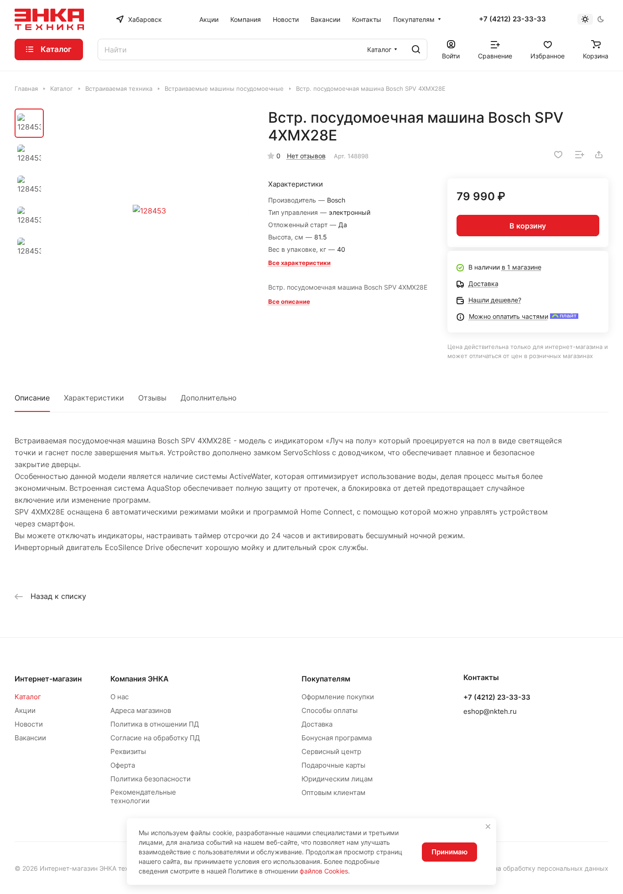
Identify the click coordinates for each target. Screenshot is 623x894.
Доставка (316, 724)
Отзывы (152, 397)
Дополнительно (209, 397)
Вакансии (30, 737)
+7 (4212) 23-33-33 (512, 19)
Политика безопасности (150, 778)
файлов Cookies (324, 871)
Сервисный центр (331, 751)
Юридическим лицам (337, 778)
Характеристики (94, 397)
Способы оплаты (329, 710)
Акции (25, 710)
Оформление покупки (337, 696)
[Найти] (416, 49)
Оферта (122, 765)
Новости (29, 724)
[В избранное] (558, 154)
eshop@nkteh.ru (490, 711)
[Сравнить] (579, 154)
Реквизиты (128, 751)
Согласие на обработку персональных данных (535, 868)
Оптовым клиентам (333, 792)
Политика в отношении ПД (154, 724)
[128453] (149, 211)
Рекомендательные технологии (143, 796)
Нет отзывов (306, 156)
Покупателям (325, 678)
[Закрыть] (488, 826)
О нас (119, 696)
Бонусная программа (336, 737)
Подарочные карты (333, 765)
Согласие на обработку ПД (155, 737)
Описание (32, 397)
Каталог (28, 696)
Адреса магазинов (140, 710)
